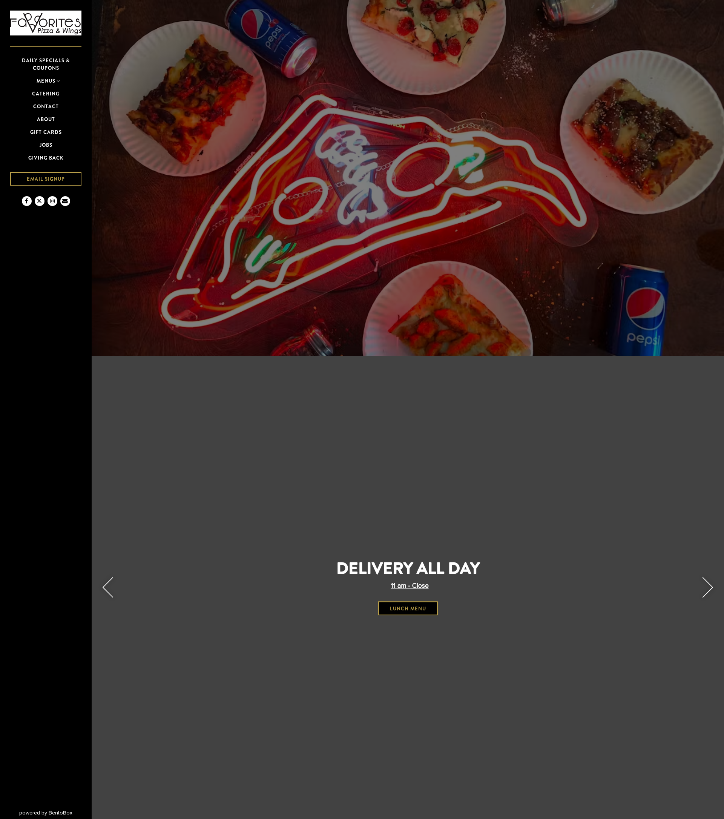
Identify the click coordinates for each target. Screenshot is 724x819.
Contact (46, 106)
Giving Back (46, 157)
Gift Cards (46, 132)
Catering (46, 93)
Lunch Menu (414, 608)
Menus (46, 81)
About (46, 119)
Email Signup (46, 179)
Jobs (46, 145)
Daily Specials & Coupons (46, 64)
